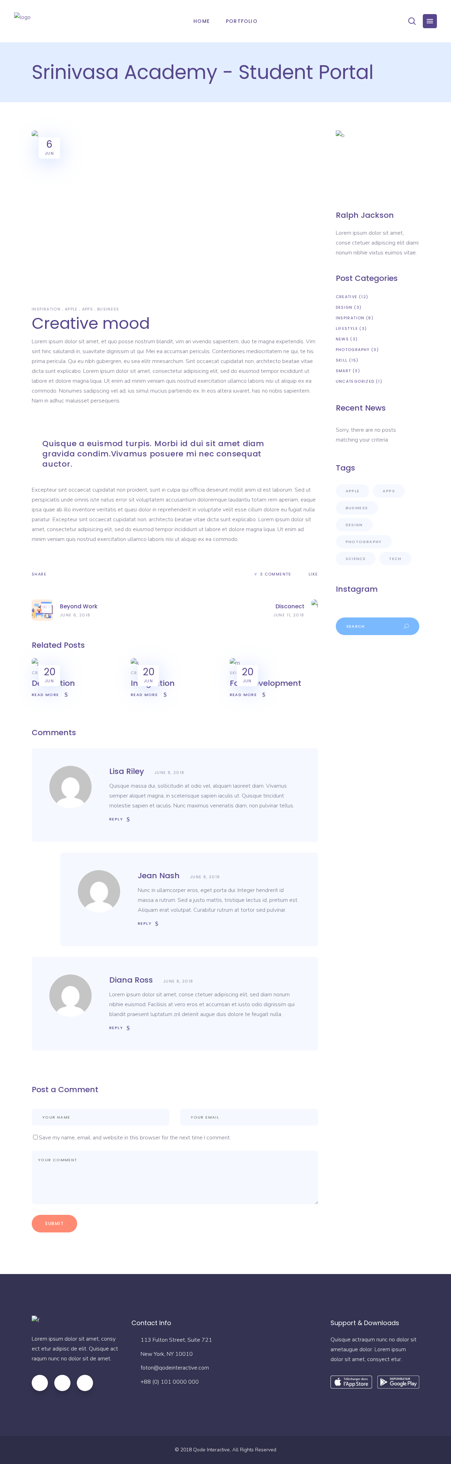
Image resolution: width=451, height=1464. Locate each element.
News (342, 339)
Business (108, 309)
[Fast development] (235, 663)
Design (344, 307)
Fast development (265, 683)
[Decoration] (35, 663)
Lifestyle (347, 328)
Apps (87, 309)
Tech (395, 558)
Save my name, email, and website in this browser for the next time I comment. (135, 1138)
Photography (353, 349)
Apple (71, 309)
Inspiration (46, 309)
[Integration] (135, 663)
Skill (236, 673)
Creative (347, 297)
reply (116, 819)
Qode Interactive (211, 1449)
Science (356, 558)
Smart (343, 371)
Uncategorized (355, 381)
